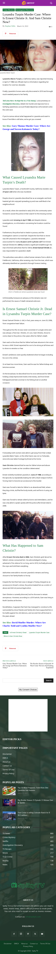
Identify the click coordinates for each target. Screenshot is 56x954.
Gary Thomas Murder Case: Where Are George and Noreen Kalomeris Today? (15, 666)
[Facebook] (14, 934)
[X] (35, 934)
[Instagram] (21, 933)
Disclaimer (7, 754)
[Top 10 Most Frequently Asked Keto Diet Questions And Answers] (9, 791)
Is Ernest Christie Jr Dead (18, 632)
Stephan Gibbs (10, 26)
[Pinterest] (28, 934)
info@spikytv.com (33, 916)
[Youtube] (42, 934)
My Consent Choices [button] (28, 689)
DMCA (5, 758)
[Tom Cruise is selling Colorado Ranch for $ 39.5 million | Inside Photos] (9, 815)
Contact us (7, 765)
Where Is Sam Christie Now (13, 636)
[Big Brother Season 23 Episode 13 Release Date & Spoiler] (9, 802)
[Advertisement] (28, 715)
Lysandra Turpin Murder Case (39, 632)
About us (6, 762)
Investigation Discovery (24, 10)
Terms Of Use (8, 769)
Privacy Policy (8, 773)
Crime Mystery (8, 10)
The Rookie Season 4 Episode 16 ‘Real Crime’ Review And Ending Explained (41, 666)
